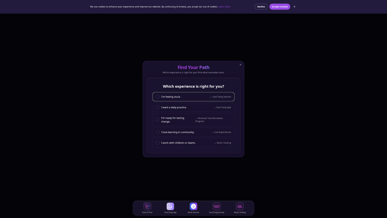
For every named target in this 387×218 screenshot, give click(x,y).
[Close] (240, 64)
